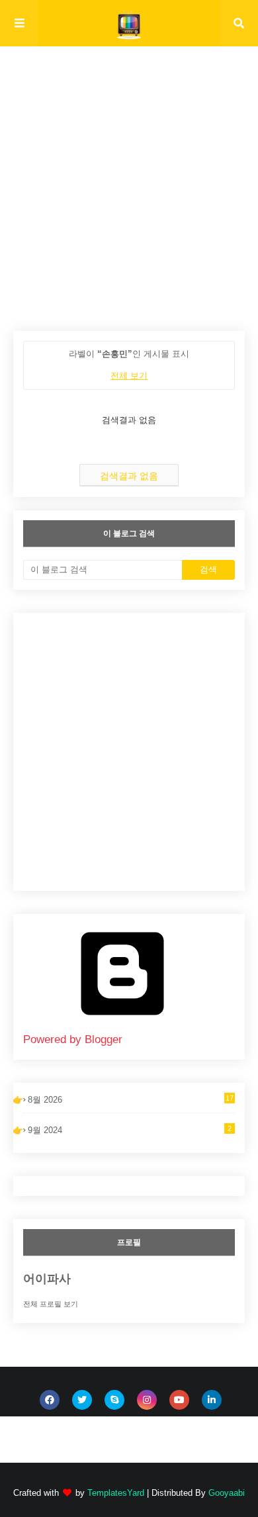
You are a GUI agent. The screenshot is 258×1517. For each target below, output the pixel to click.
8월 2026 (131, 1099)
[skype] (114, 1400)
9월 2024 (130, 1130)
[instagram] (147, 1400)
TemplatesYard (115, 1493)
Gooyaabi (226, 1493)
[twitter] (82, 1400)
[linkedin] (212, 1400)
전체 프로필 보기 (50, 1304)
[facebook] (50, 1400)
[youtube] (179, 1400)
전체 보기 (129, 376)
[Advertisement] (129, 202)
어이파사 (47, 1278)
